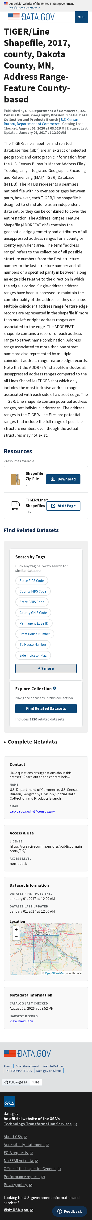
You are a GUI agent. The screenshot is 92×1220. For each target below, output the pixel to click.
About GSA (13, 1136)
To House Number (33, 644)
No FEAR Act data (19, 1160)
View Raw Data (21, 1021)
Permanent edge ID (34, 623)
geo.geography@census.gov (32, 811)
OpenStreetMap (55, 973)
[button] (16, 929)
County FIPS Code (33, 591)
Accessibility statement (24, 1144)
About (8, 1066)
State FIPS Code (32, 580)
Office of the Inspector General (30, 1168)
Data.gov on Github (49, 1071)
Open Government (27, 1066)
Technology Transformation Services (38, 1123)
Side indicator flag (33, 655)
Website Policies (53, 1066)
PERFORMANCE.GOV (19, 1071)
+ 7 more (46, 668)
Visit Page (67, 505)
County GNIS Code (33, 612)
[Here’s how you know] (46, 6)
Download (67, 479)
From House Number (35, 634)
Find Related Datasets (46, 708)
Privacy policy (16, 1184)
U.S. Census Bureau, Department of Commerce (41, 121)
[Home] (31, 17)
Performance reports (22, 1176)
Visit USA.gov (16, 1209)
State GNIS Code (32, 602)
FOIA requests (16, 1152)
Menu (81, 17)
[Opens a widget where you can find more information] (69, 1212)
